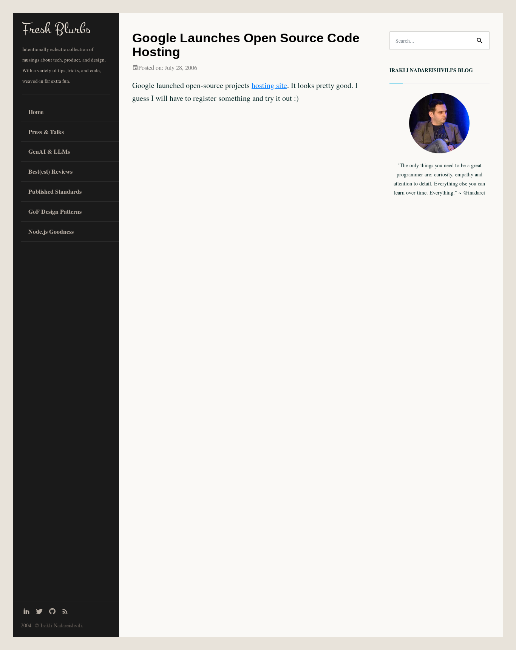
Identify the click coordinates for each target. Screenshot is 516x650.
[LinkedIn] (26, 611)
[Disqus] (249, 343)
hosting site (269, 85)
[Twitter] (39, 611)
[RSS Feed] (65, 611)
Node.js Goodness (51, 231)
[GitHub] (52, 611)
